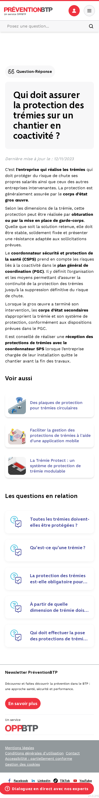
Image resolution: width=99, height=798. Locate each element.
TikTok (65, 780)
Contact (73, 753)
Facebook (21, 780)
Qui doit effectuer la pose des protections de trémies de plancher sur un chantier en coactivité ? (59, 636)
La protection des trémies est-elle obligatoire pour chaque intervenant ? (58, 579)
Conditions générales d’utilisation (34, 753)
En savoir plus (22, 703)
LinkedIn (44, 780)
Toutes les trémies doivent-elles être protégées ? (59, 522)
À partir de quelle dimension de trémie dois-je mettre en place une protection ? (58, 607)
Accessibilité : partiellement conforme (38, 758)
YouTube (85, 780)
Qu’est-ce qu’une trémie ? (57, 548)
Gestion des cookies (22, 764)
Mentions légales (19, 748)
